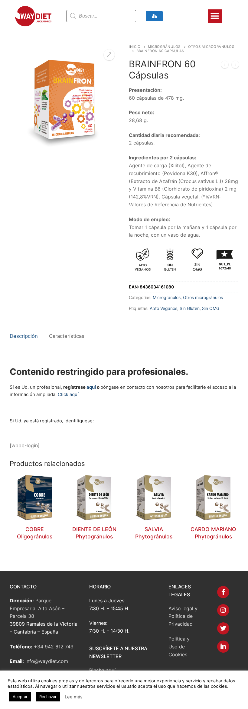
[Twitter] (223, 628)
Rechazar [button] (48, 696)
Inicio (134, 47)
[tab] (24, 336)
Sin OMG (210, 308)
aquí (91, 387)
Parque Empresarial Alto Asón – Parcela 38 (37, 608)
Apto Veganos (163, 308)
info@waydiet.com (46, 661)
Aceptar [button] (20, 696)
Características (66, 336)
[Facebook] (223, 592)
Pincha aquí (102, 670)
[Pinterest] (223, 647)
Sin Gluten (190, 308)
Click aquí (68, 394)
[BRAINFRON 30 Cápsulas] (224, 66)
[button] (215, 16)
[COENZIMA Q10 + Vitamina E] (235, 66)
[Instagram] (223, 610)
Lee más (74, 697)
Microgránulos (164, 47)
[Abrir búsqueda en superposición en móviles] (101, 16)
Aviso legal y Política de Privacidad (182, 616)
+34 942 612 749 (53, 647)
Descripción (24, 336)
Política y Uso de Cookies (179, 646)
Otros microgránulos (203, 297)
